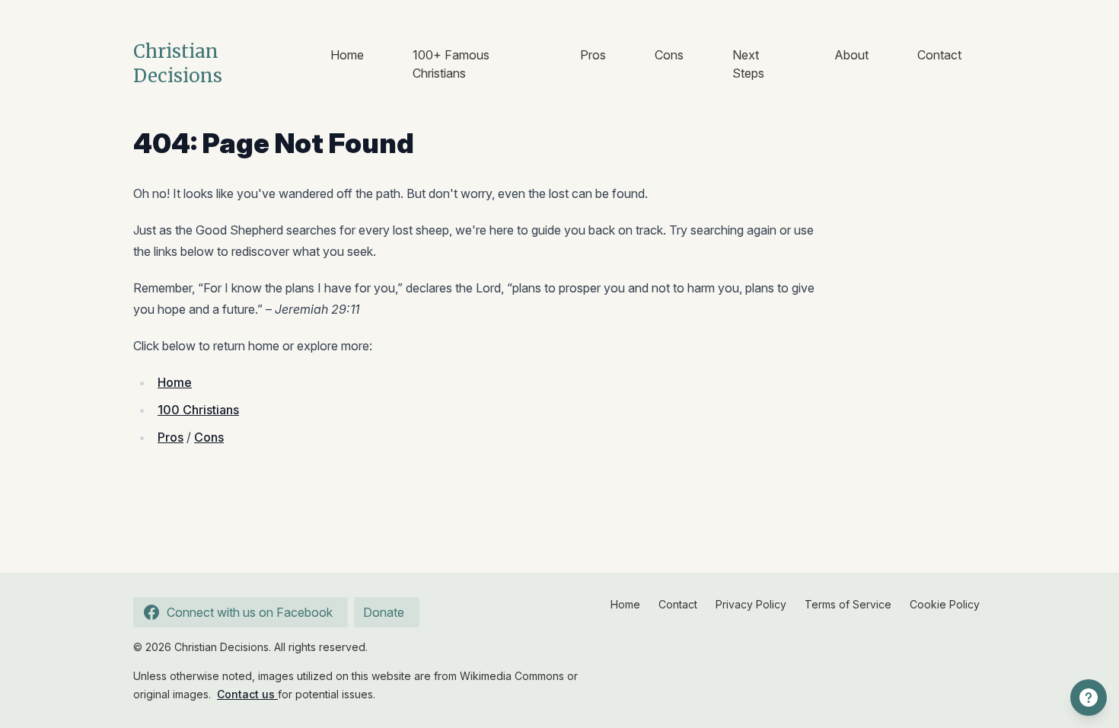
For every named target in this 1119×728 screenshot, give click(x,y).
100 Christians (198, 409)
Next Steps (748, 64)
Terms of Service (848, 604)
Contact (939, 54)
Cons (669, 54)
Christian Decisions (177, 64)
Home (347, 54)
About (851, 54)
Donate (383, 612)
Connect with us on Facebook (250, 612)
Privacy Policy (751, 604)
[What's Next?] (1088, 697)
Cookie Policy (945, 604)
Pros (593, 54)
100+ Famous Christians (451, 64)
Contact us (247, 694)
